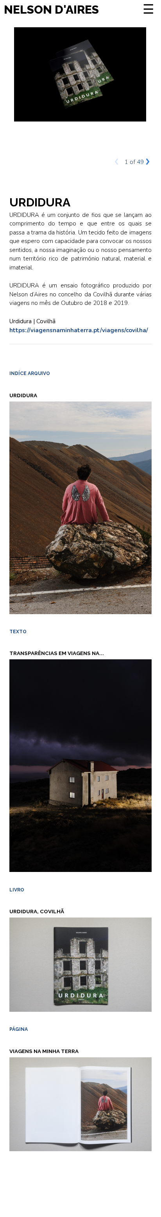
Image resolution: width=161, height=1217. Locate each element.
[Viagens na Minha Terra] (80, 1104)
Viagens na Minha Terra (44, 1051)
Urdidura (23, 395)
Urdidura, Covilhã (36, 911)
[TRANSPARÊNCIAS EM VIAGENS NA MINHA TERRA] (80, 765)
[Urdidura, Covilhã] (80, 964)
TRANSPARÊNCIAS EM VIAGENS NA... (56, 653)
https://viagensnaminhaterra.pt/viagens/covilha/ (78, 330)
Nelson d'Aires (51, 9)
